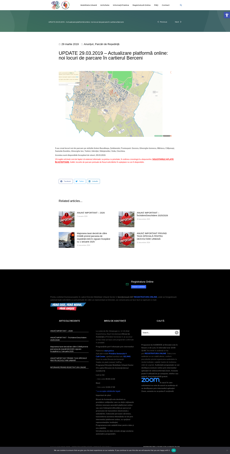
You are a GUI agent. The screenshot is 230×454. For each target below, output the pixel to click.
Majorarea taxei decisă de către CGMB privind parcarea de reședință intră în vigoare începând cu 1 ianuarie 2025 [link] (93, 237)
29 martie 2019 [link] (70, 44)
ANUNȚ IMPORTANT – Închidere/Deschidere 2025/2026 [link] (152, 214)
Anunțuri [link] (89, 44)
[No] (227, 450)
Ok (174, 450)
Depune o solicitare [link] (138, 287)
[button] (66, 181)
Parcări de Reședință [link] (107, 44)
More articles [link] (163, 257)
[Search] (176, 332)
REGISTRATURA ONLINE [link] (145, 297)
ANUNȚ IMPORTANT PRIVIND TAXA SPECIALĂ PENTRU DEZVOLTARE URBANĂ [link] (152, 236)
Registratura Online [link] (142, 281)
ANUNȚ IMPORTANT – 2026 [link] (91, 213)
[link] (227, 15)
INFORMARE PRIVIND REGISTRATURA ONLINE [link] (68, 367)
